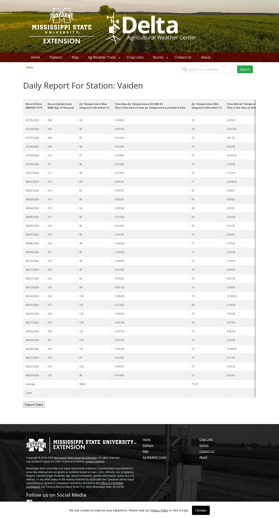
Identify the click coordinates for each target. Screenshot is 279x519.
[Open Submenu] (119, 57)
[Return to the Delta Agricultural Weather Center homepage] (150, 26)
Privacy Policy (159, 510)
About (205, 57)
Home (35, 57)
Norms (158, 57)
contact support (95, 461)
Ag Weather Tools (102, 57)
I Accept (200, 510)
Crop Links (135, 57)
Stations (56, 57)
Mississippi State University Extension (75, 457)
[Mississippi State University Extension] (62, 26)
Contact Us (183, 57)
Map (75, 57)
